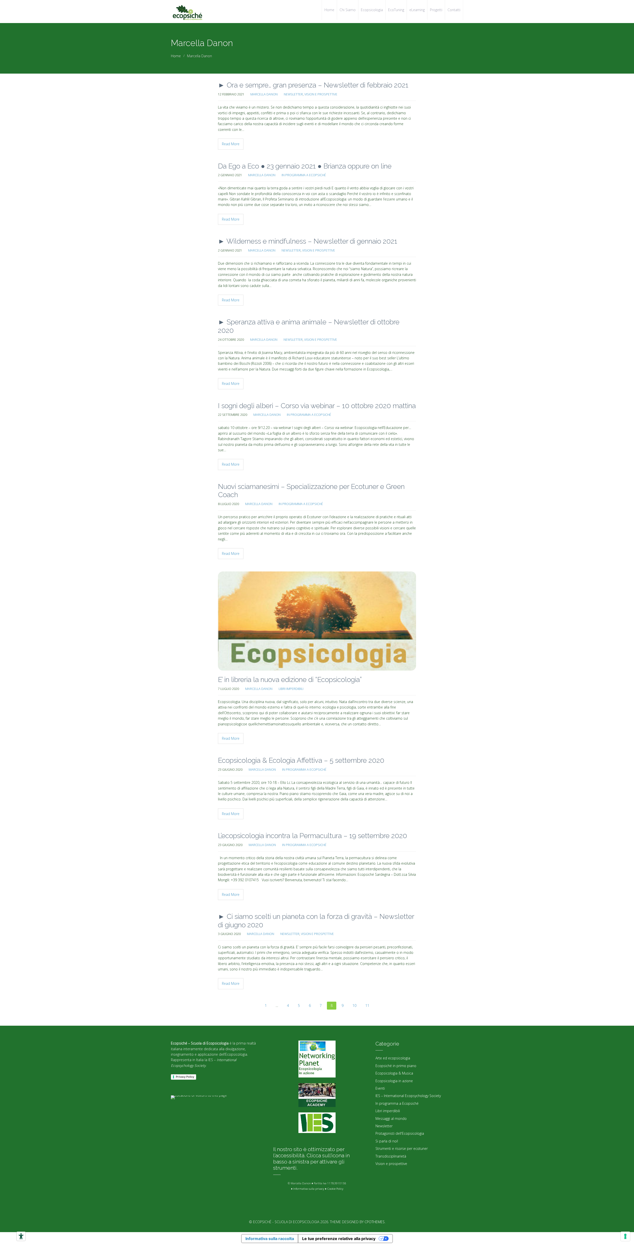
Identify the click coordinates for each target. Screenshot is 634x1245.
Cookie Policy (335, 1188)
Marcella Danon (264, 94)
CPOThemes (375, 1221)
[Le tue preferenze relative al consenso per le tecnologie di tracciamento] (625, 1236)
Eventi (380, 1088)
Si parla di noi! (386, 1141)
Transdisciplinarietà (390, 1156)
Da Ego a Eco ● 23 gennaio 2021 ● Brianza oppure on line (305, 166)
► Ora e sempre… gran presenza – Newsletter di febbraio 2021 (313, 85)
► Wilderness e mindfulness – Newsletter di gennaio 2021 (307, 241)
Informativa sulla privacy (308, 1188)
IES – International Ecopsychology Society (408, 1095)
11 (367, 1005)
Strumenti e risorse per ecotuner (401, 1148)
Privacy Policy (185, 1076)
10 (354, 1005)
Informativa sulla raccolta (269, 1238)
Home (176, 56)
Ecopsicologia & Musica (394, 1073)
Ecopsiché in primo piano (395, 1065)
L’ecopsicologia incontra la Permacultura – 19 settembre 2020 (312, 836)
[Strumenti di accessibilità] (21, 1236)
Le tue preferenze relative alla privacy (338, 1238)
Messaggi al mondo (391, 1118)
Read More (230, 143)
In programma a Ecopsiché (304, 175)
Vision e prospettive (320, 94)
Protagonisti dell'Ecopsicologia (399, 1133)
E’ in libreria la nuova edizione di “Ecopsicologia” (290, 680)
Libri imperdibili (291, 689)
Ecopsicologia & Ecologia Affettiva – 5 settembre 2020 (301, 760)
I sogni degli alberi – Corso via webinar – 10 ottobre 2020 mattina (317, 406)
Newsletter (293, 94)
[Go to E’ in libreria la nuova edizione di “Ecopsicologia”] (317, 621)
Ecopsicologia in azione (394, 1080)
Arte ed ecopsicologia (392, 1058)
